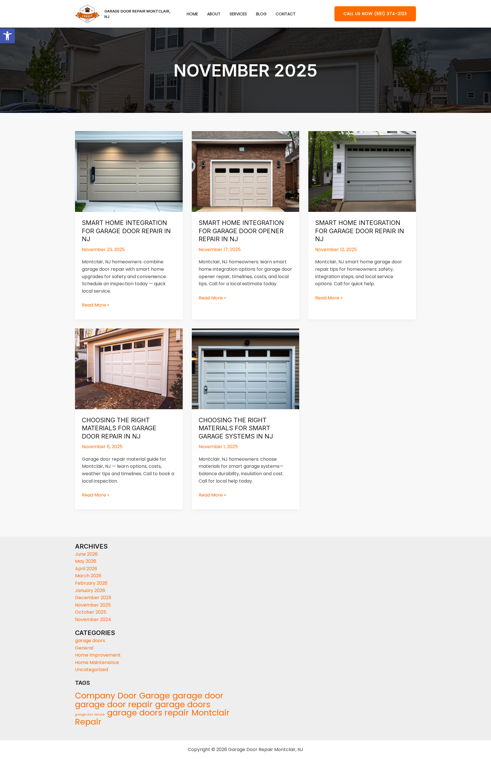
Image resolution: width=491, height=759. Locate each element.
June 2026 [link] (86, 554)
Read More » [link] (95, 304)
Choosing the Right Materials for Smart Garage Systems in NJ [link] (236, 428)
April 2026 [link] (86, 568)
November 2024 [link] (93, 619)
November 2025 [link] (93, 605)
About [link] (213, 14)
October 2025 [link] (90, 612)
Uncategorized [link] (91, 669)
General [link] (84, 648)
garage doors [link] (90, 640)
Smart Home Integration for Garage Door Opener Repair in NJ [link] (241, 231)
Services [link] (238, 14)
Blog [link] (261, 14)
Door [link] (127, 696)
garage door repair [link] (114, 704)
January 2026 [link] (90, 590)
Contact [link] (286, 14)
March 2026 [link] (88, 575)
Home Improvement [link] (98, 655)
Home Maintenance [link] (97, 662)
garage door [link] (197, 696)
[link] (7, 35)
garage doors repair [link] (148, 713)
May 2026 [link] (85, 561)
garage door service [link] (90, 714)
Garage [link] (154, 696)
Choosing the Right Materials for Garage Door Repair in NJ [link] (119, 428)
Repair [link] (88, 722)
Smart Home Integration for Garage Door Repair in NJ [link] (126, 231)
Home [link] (192, 14)
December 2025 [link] (93, 597)
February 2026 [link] (91, 583)
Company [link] (95, 696)
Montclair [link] (211, 713)
